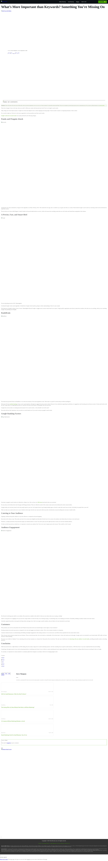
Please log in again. (4, 859)
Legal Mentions (53, 843)
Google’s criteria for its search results (8, 115)
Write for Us (67, 843)
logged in (9, 742)
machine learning (13, 404)
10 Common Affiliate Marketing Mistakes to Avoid (13, 721)
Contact (40, 843)
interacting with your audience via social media (79, 639)
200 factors (39, 502)
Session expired (3, 857)
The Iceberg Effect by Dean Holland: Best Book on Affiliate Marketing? (17, 707)
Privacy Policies (61, 843)
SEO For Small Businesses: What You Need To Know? (13, 694)
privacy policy (102, 105)
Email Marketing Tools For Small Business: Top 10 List (14, 735)
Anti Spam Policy (45, 843)
